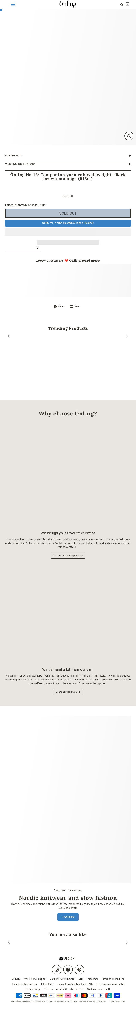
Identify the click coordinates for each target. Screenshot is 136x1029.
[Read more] (68, 799)
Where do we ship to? (35, 978)
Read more (91, 260)
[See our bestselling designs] (68, 475)
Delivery (16, 978)
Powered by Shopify (117, 1001)
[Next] (127, 336)
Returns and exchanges (24, 984)
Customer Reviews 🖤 (98, 989)
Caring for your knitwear (62, 978)
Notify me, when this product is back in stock (68, 222)
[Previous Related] (9, 943)
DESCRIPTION (13, 155)
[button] (68, 232)
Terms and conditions (112, 978)
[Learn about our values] (68, 613)
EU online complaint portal (110, 984)
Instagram (92, 978)
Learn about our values (68, 692)
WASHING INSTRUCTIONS (20, 164)
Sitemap (48, 989)
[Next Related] (127, 943)
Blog (81, 978)
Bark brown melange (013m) (25, 205)
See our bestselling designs (68, 555)
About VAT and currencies (70, 989)
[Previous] (9, 336)
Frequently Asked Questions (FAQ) (74, 984)
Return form (46, 984)
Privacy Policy (33, 989)
